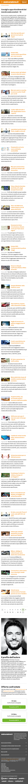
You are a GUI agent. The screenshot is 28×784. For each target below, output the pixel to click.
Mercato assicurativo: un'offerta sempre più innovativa (18, 168)
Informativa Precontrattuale (5, 771)
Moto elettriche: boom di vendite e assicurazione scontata (18, 379)
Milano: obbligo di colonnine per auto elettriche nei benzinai (18, 552)
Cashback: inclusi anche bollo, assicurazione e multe (18, 437)
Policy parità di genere (4, 767)
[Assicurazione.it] (11, 3)
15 (12, 612)
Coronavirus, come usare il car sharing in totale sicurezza (19, 572)
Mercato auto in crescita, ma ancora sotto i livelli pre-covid (18, 92)
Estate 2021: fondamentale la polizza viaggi (18, 248)
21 (20, 612)
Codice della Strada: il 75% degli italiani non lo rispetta (18, 111)
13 (7, 612)
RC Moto (14, 714)
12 (5, 612)
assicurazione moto (8, 691)
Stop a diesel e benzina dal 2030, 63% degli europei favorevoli (18, 188)
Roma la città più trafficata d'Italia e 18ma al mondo (18, 267)
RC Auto (14, 701)
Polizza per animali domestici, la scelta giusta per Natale (17, 533)
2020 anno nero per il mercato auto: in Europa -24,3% (18, 418)
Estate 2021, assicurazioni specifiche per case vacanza (18, 54)
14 (10, 612)
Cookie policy (3, 764)
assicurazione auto (21, 689)
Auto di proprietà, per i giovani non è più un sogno (18, 34)
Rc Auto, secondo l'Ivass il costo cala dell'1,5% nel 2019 (19, 513)
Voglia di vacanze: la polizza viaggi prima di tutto (18, 323)
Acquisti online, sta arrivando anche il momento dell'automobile (19, 398)
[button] (1, 2)
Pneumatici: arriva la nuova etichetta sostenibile (17, 149)
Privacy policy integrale (5, 768)
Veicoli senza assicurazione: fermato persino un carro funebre (18, 591)
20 (18, 612)
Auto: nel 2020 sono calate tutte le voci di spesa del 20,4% (17, 207)
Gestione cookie (3, 766)
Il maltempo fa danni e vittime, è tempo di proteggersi (18, 475)
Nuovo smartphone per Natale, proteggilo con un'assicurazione (18, 494)
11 (25, 609)
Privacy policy (3, 763)
